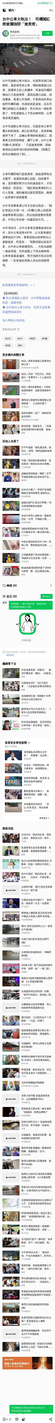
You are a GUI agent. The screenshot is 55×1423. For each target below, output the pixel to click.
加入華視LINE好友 (13, 320)
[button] (7, 1419)
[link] (17, 1419)
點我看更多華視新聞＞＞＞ (18, 285)
